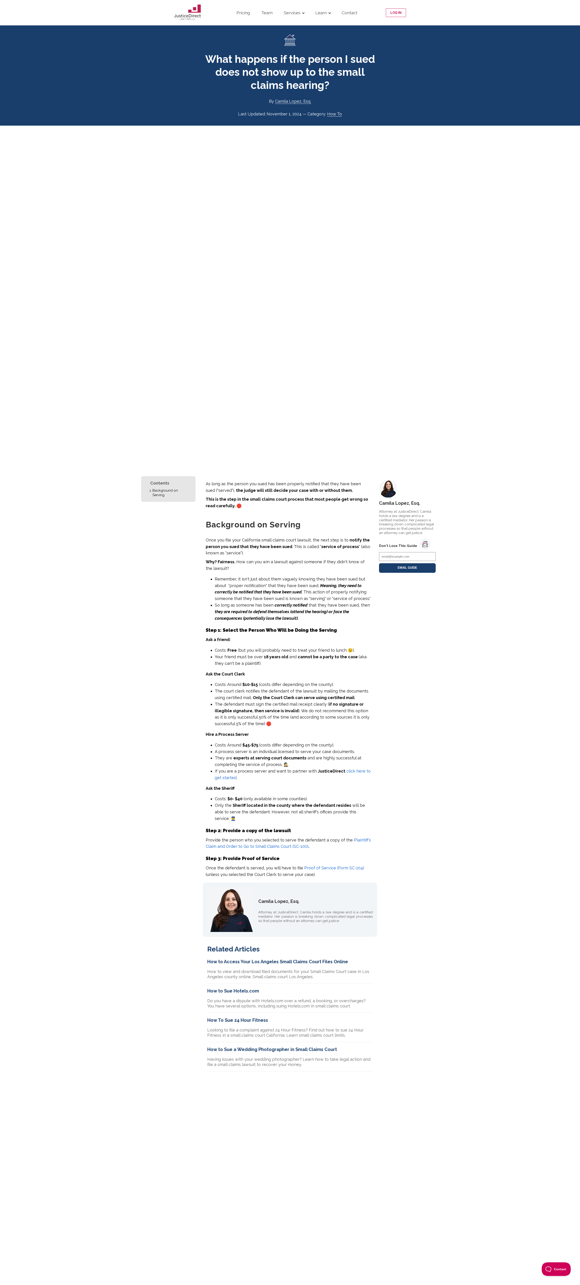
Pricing (243, 12)
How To (334, 114)
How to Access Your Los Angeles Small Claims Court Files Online (277, 961)
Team (267, 12)
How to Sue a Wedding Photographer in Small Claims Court (272, 1049)
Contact (349, 12)
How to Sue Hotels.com (233, 991)
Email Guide (407, 567)
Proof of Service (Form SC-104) (334, 868)
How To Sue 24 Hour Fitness (237, 1020)
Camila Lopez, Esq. (293, 101)
